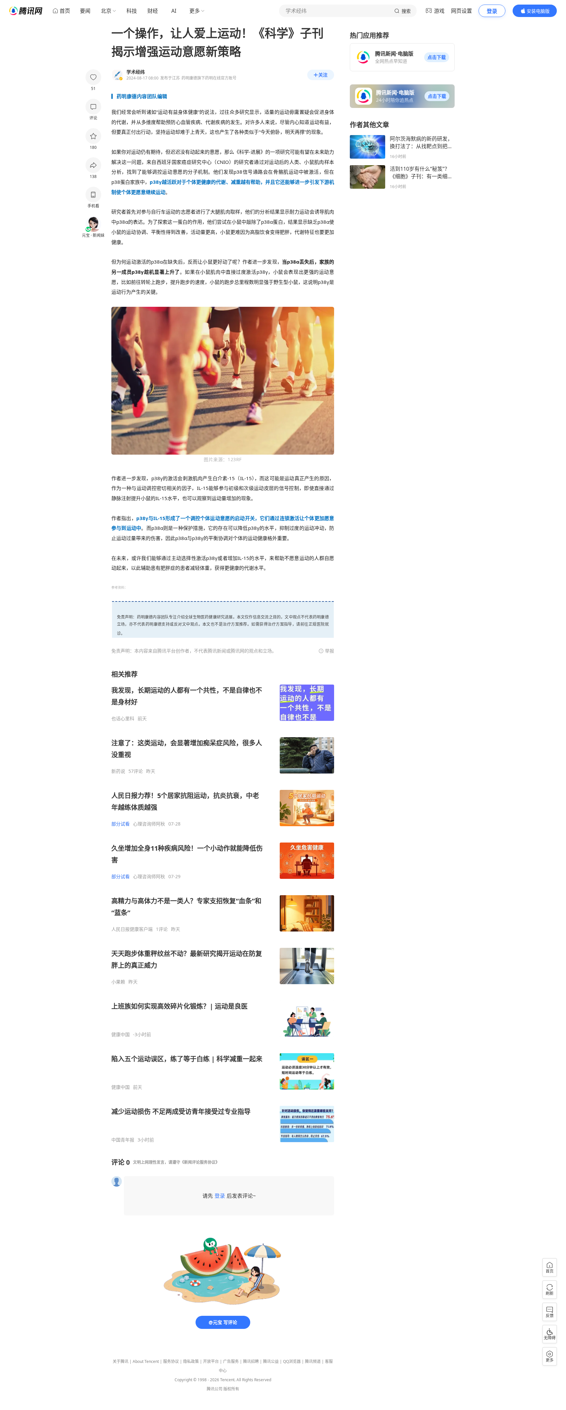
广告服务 (231, 1361)
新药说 (118, 771)
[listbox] (222, 906)
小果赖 (118, 982)
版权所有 (231, 1389)
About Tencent (146, 1361)
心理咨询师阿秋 (149, 824)
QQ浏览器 (292, 1361)
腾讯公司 (214, 1389)
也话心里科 (122, 718)
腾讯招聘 (251, 1361)
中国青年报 (122, 1140)
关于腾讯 (120, 1361)
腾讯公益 (271, 1361)
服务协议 (171, 1361)
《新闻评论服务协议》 (199, 1162)
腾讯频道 (313, 1361)
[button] (436, 57)
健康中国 (120, 1034)
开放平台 (211, 1361)
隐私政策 (191, 1361)
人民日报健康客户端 (132, 929)
